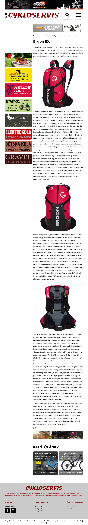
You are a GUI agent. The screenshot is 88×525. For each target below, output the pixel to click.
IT (82, 521)
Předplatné (70, 507)
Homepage (37, 36)
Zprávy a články (50, 36)
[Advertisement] (18, 37)
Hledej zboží (38, 509)
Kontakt (69, 509)
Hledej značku (39, 511)
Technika (62, 36)
